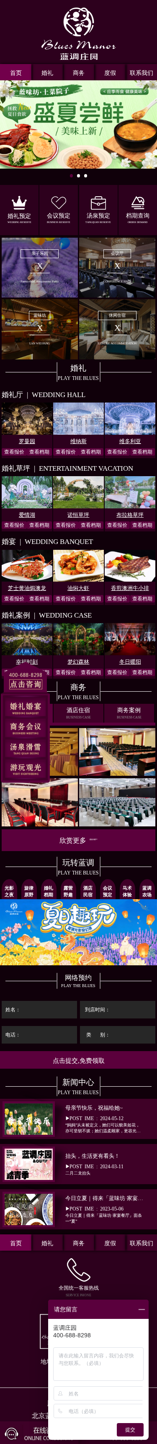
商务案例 (129, 713)
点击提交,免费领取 (79, 1060)
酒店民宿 (88, 891)
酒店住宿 (78, 713)
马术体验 (127, 891)
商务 (79, 72)
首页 (16, 72)
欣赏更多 (78, 840)
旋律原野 (28, 891)
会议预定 (107, 891)
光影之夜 (9, 891)
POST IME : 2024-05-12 (104, 1119)
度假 (110, 72)
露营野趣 (68, 891)
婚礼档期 (48, 891)
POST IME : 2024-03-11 (94, 1164)
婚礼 (47, 72)
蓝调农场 (147, 891)
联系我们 (141, 72)
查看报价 (14, 452)
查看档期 (39, 452)
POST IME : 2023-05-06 (104, 1209)
